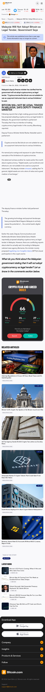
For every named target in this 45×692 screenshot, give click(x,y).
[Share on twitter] (22, 80)
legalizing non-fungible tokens (20, 251)
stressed (28, 168)
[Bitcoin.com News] (7, 3)
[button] (25, 73)
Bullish (30, 336)
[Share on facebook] (19, 80)
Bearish (14, 336)
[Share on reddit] (26, 80)
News (3, 19)
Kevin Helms (10, 81)
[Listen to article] (4, 73)
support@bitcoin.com (9, 687)
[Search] (37, 3)
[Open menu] (41, 3)
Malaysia (6, 558)
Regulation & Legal (11, 19)
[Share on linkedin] (30, 80)
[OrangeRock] (13, 14)
